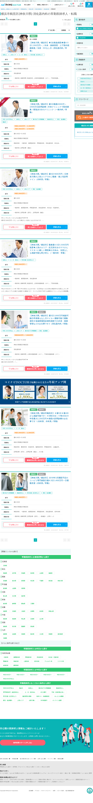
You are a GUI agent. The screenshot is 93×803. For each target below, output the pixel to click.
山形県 (41, 573)
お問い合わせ (41, 758)
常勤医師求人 (24, 9)
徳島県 (5, 626)
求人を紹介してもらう (35, 87)
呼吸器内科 (28, 657)
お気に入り (15, 86)
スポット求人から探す (43, 766)
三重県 (32, 603)
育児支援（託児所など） (10, 696)
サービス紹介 (4, 773)
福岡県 (5, 634)
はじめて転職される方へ (17, 773)
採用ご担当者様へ (4, 758)
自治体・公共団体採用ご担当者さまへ (55, 1)
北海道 (5, 565)
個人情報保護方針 (70, 790)
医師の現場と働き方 (45, 779)
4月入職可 (43, 692)
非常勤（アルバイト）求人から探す (24, 766)
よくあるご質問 (87, 773)
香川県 (14, 626)
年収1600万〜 (48, 674)
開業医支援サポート (82, 779)
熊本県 (32, 634)
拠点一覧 (76, 1)
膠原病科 (16, 665)
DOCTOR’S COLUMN (17, 779)
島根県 (14, 619)
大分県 (41, 634)
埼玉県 (32, 580)
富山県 (5, 596)
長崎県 (23, 634)
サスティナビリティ (46, 790)
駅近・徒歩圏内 (7, 700)
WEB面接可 (44, 700)
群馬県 (23, 580)
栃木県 (14, 580)
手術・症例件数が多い (58, 692)
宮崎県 (50, 634)
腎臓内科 (5, 661)
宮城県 (23, 573)
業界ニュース (70, 779)
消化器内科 (46, 9)
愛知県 (23, 603)
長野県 (23, 588)
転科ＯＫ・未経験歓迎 (43, 696)
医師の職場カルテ (31, 781)
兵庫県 (32, 611)
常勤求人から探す (5, 766)
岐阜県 (5, 603)
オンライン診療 (57, 700)
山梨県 (14, 588)
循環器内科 (17, 657)
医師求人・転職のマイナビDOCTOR (10, 9)
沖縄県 (5, 638)
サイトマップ (51, 758)
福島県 (50, 573)
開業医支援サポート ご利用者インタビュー (51, 781)
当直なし (30, 688)
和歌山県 (51, 611)
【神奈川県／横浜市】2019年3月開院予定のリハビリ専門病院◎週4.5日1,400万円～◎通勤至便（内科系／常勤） (49, 480)
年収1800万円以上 (8, 688)
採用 (54, 790)
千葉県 (41, 580)
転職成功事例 (76, 773)
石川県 (14, 596)
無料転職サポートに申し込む (22, 743)
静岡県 (14, 603)
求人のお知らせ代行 (17, 781)
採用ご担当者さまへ (68, 1)
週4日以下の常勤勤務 (45, 688)
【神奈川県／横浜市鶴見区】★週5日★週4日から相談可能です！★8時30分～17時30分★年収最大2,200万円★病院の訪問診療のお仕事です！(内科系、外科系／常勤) (49, 417)
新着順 (63, 30)
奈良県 (41, 611)
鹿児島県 (60, 634)
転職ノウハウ (4, 779)
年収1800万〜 (61, 674)
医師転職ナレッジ (31, 779)
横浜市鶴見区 (38, 9)
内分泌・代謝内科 (53, 657)
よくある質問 (82, 1)
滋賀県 (5, 611)
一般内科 (5, 657)
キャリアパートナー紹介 (55, 773)
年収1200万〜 (21, 674)
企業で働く (32, 700)
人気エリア (20, 700)
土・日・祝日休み (30, 692)
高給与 (21, 688)
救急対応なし (60, 688)
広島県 (32, 619)
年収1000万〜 (7, 674)
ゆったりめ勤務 (59, 696)
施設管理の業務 (26, 696)
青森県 (5, 573)
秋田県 (32, 573)
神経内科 (16, 661)
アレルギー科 (48, 661)
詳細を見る (57, 86)
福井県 (23, 596)
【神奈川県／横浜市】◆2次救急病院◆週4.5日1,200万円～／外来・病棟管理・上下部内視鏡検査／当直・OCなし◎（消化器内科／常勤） (49, 47)
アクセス (37, 790)
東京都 (50, 580)
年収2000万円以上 (8, 678)
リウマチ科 (60, 661)
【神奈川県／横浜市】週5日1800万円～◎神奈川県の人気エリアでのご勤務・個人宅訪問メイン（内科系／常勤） (49, 176)
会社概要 (31, 790)
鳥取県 (5, 619)
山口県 (41, 619)
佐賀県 (14, 634)
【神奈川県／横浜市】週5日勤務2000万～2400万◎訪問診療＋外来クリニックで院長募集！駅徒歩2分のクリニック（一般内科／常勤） (49, 108)
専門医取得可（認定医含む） (11, 692)
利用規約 (14, 758)
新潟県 (5, 588)
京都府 (14, 611)
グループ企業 (60, 790)
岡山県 (23, 619)
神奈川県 (31, 9)
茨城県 (5, 580)
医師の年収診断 (5, 781)
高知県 (32, 626)
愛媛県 (23, 626)
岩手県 (14, 573)
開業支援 (60, 758)
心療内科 (26, 661)
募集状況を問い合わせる (35, 369)
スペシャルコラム (58, 779)
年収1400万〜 (34, 674)
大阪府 (23, 611)
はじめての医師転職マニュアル (36, 773)
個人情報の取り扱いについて (27, 758)
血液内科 (5, 665)
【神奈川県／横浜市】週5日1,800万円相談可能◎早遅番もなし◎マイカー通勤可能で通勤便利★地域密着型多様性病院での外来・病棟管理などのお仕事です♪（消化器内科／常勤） (49, 319)
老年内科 (36, 661)
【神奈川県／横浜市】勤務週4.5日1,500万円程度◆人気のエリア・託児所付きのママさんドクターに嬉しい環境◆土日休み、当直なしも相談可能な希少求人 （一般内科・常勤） (49, 249)
